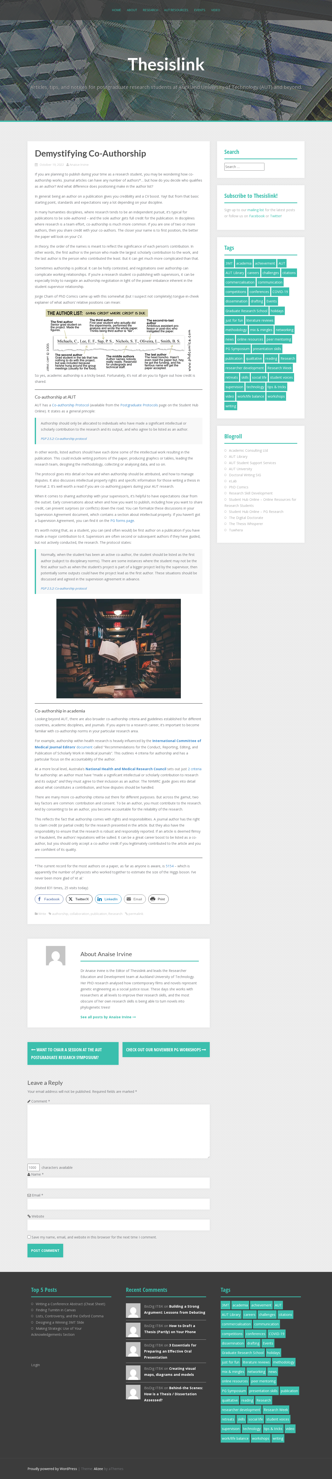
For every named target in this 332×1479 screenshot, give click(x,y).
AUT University (240, 469)
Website (38, 1216)
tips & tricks (277, 386)
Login (35, 1364)
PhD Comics (238, 487)
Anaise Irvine (79, 164)
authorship (60, 913)
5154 (170, 866)
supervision (234, 386)
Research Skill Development (251, 493)
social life (259, 377)
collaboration (79, 913)
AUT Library (235, 272)
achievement (265, 263)
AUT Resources (176, 10)
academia (244, 263)
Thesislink (166, 64)
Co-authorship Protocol (70, 405)
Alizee (98, 1468)
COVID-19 (280, 291)
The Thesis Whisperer (246, 523)
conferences (259, 291)
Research (150, 10)
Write (42, 913)
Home (116, 10)
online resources (250, 339)
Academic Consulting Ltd (248, 450)
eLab (233, 481)
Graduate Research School (246, 311)
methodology (236, 329)
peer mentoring (279, 339)
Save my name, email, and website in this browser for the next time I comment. (94, 1237)
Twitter (275, 216)
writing (231, 406)
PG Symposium (238, 348)
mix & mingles (261, 329)
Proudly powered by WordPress (52, 1468)
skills (245, 377)
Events (199, 10)
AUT (282, 263)
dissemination (236, 301)
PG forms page (122, 520)
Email (37, 1195)
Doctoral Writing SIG (245, 475)
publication (99, 913)
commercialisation (240, 282)
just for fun (234, 320)
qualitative (254, 358)
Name (37, 1174)
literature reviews (259, 320)
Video (215, 10)
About (132, 10)
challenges (270, 272)
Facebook (257, 216)
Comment (40, 1101)
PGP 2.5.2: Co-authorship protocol (64, 438)
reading (271, 358)
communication (270, 282)
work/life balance (250, 396)
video (230, 396)
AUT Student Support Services (252, 462)
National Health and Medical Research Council (126, 769)
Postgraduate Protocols (139, 405)
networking (284, 329)
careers (253, 272)
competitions (236, 291)
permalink (135, 913)
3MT (229, 263)
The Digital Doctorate (246, 517)
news (230, 339)
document (85, 747)
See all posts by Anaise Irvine (105, 1017)
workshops (276, 396)
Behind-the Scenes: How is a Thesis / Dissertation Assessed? (173, 1394)
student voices (281, 377)
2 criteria (194, 769)
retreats (232, 377)
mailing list (255, 210)
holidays (277, 311)
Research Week (279, 368)
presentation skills (267, 348)
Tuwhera (236, 530)
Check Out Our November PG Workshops (164, 1050)
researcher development (245, 368)
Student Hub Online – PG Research (256, 511)
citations (289, 272)
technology (255, 386)
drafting (257, 301)
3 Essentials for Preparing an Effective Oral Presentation (170, 1351)
